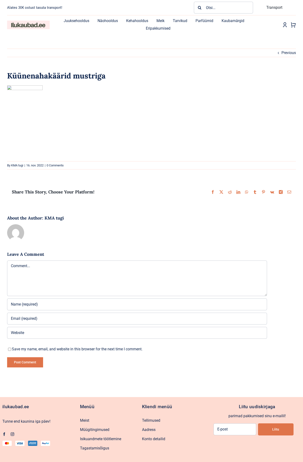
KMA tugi (17, 165)
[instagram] (12, 434)
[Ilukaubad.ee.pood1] (28, 22)
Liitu (275, 429)
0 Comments (55, 165)
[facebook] (4, 434)
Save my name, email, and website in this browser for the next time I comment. (77, 349)
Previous (288, 52)
